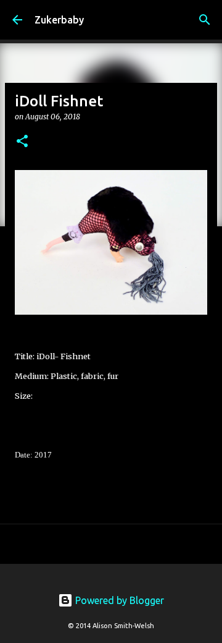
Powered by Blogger (118, 600)
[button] (22, 142)
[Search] (204, 20)
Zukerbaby (59, 19)
